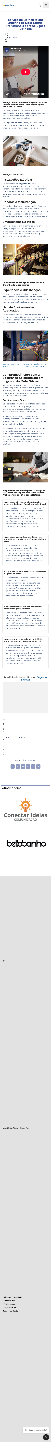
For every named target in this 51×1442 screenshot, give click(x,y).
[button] (13, 766)
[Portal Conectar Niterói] (8, 5)
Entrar (40, 5)
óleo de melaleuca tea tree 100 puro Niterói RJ (36, 365)
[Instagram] (4, 961)
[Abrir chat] (46, 1437)
